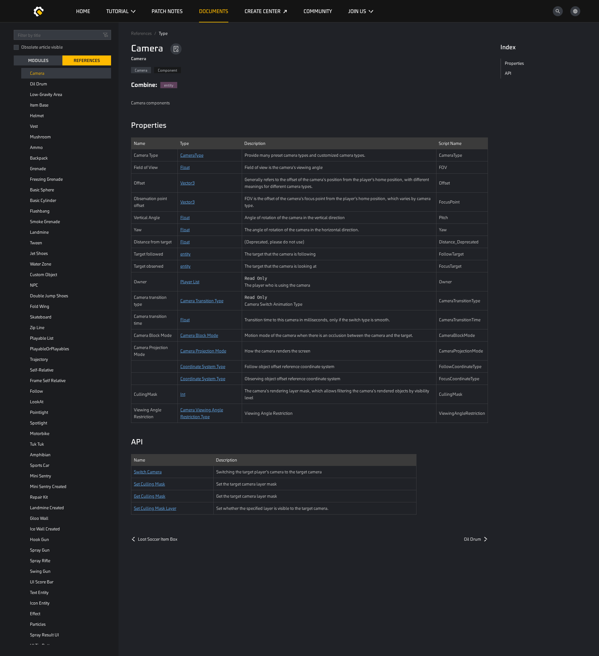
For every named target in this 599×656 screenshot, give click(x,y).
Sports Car (39, 465)
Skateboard (40, 316)
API (137, 441)
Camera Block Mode (199, 335)
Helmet (37, 115)
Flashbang (40, 210)
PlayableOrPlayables (49, 348)
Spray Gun (40, 550)
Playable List (41, 338)
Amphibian (40, 454)
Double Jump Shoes (49, 295)
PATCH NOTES (167, 11)
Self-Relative (41, 369)
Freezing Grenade (46, 179)
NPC (34, 285)
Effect (35, 613)
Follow (36, 391)
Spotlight (38, 422)
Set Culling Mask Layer (155, 508)
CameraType (191, 155)
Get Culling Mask (149, 496)
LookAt (36, 401)
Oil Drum (38, 83)
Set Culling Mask (149, 483)
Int (182, 394)
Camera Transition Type (201, 300)
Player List (189, 281)
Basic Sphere (42, 189)
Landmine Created (47, 507)
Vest (34, 126)
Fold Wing (39, 306)
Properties (148, 124)
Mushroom (40, 136)
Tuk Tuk (37, 444)
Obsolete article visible (42, 47)
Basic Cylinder (43, 200)
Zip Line (37, 327)
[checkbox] (16, 47)
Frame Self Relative (48, 380)
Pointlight (39, 412)
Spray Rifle (40, 560)
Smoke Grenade (45, 221)
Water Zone (40, 263)
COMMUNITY (318, 11)
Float (185, 167)
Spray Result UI (44, 634)
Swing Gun (40, 571)
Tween (36, 242)
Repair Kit (39, 497)
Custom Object (43, 274)
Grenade (38, 168)
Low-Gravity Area (46, 94)
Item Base (39, 105)
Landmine (39, 232)
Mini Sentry (40, 475)
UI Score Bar (41, 581)
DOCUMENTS (213, 11)
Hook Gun (39, 539)
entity (185, 253)
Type (163, 33)
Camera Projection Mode (203, 350)
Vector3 (187, 182)
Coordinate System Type (202, 366)
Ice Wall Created (45, 528)
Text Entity (39, 592)
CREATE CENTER (262, 11)
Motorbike (39, 433)
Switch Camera (148, 471)
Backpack (39, 157)
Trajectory (39, 359)
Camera (37, 73)
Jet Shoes (39, 253)
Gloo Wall (39, 518)
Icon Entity (40, 603)
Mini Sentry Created (48, 486)
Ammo (36, 147)
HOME (83, 11)
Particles (38, 624)
